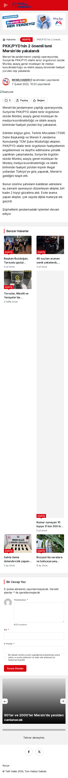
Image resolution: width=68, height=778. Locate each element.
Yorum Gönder (15, 668)
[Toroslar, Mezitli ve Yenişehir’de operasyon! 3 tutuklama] (18, 401)
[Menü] (5, 5)
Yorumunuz (21, 599)
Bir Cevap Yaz (16, 582)
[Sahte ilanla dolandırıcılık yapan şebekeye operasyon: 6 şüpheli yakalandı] (18, 550)
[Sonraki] (63, 701)
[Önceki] (5, 701)
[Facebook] (29, 752)
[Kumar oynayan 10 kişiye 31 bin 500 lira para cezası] (50, 401)
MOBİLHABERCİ (22, 80)
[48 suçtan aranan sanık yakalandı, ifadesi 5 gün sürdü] (50, 252)
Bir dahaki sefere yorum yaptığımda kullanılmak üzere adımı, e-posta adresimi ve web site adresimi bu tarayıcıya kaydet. (34, 657)
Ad (6, 629)
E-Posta (9, 643)
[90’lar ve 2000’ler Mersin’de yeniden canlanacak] (34, 701)
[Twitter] (39, 752)
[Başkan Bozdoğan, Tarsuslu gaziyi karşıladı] (18, 252)
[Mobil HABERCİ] (22, 5)
